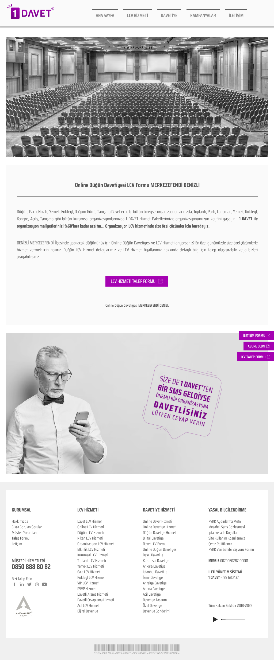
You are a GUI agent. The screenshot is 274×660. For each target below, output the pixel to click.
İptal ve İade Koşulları (223, 532)
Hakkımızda (20, 521)
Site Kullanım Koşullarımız (226, 538)
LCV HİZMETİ (87, 510)
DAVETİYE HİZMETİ (159, 510)
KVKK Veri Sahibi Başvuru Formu (231, 549)
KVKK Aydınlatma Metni (225, 521)
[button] (258, 346)
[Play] (215, 619)
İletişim (17, 544)
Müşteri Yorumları (24, 532)
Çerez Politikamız (220, 544)
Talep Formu (20, 538)
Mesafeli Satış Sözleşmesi (226, 527)
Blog (15, 549)
